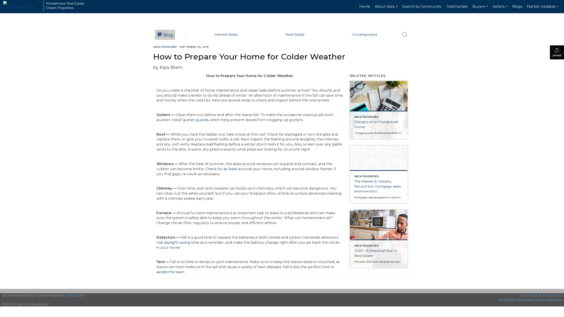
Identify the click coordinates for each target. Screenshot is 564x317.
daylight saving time (181, 242)
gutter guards (195, 120)
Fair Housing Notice (548, 300)
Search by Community (422, 6)
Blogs (517, 6)
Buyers (480, 8)
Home (364, 6)
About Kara (387, 8)
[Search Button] (405, 35)
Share (557, 55)
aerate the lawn (170, 272)
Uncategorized (165, 47)
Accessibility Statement (515, 300)
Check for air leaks (221, 169)
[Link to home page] (22, 6)
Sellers (501, 8)
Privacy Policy (552, 295)
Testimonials (457, 6)
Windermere (75, 295)
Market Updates (543, 8)
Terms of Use (529, 295)
